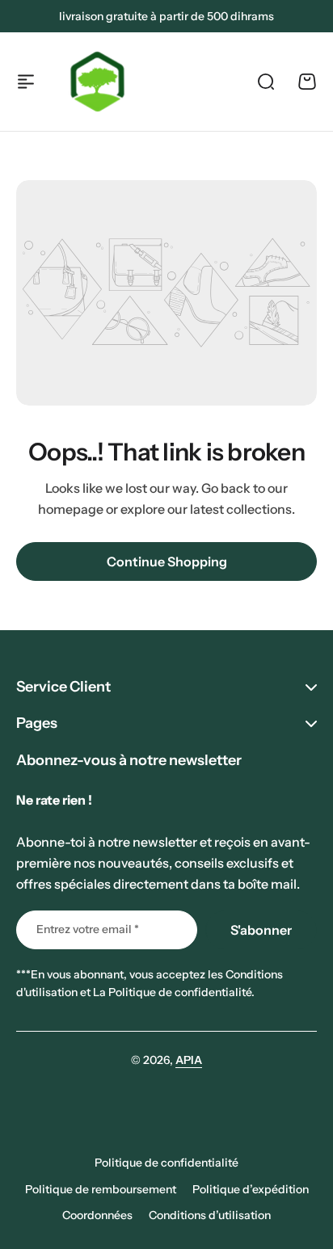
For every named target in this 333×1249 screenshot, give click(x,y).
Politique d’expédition (250, 1189)
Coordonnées (97, 1215)
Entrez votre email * (87, 929)
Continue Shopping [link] (167, 561)
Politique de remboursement (100, 1189)
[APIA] (98, 81)
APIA (188, 1060)
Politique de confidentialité (166, 1162)
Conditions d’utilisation (210, 1215)
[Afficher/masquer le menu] (26, 81)
